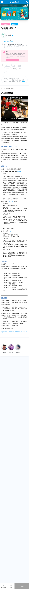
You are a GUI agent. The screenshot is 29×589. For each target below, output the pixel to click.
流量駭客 (7, 65)
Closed (22, 586)
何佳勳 (14, 68)
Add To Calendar (8, 41)
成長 (20, 68)
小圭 (10, 231)
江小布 (19, 171)
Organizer (3, 587)
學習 (14, 65)
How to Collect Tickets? (12, 60)
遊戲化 (19, 65)
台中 (6, 71)
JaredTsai (11, 201)
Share (25, 5)
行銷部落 (7, 68)
